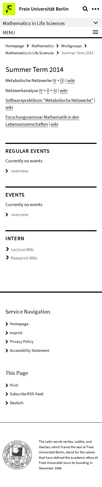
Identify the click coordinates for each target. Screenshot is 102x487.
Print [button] (14, 385)
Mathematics (43, 45)
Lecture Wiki (22, 249)
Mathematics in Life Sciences (29, 52)
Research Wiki (24, 258)
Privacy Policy (21, 341)
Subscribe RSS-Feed (26, 393)
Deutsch (16, 402)
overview (19, 171)
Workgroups (71, 45)
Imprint (16, 332)
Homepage (14, 45)
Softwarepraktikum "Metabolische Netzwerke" (49, 100)
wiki (71, 80)
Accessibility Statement (29, 350)
